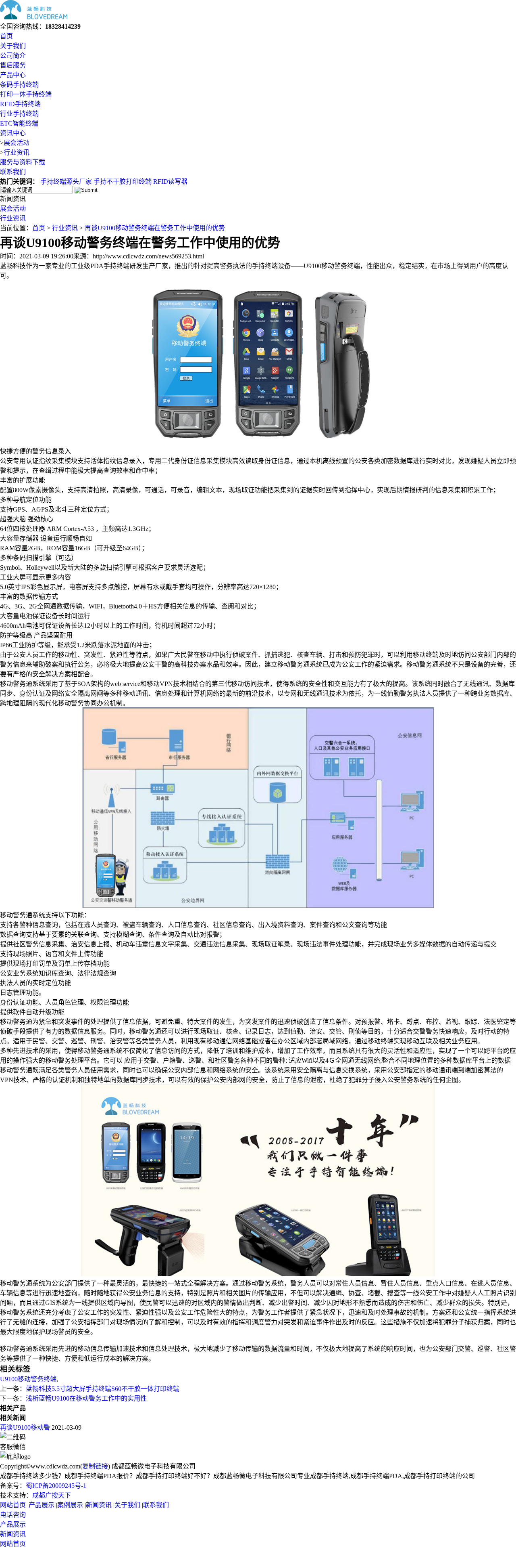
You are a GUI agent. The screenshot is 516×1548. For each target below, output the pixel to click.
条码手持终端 (19, 84)
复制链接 (95, 1466)
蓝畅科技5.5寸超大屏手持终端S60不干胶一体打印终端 (102, 1388)
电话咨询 (13, 1514)
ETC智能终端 (19, 123)
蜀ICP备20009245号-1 (56, 1485)
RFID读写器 (170, 181)
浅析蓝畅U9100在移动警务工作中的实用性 (86, 1398)
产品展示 (41, 1505)
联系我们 (13, 171)
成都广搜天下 (51, 1495)
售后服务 (13, 65)
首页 (6, 36)
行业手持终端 (19, 113)
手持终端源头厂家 (66, 181)
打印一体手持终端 (26, 94)
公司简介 (13, 55)
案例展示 (70, 1505)
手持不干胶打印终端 (123, 181)
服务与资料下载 (22, 162)
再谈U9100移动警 (25, 1427)
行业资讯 (16, 152)
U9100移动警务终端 (28, 1379)
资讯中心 (13, 133)
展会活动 (16, 142)
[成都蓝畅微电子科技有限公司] (33, 17)
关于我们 (13, 45)
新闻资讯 (99, 1505)
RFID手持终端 (20, 104)
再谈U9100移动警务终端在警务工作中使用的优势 (155, 227)
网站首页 (13, 1505)
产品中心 (13, 74)
